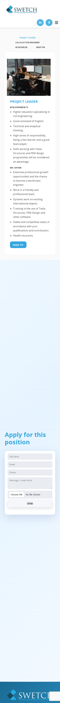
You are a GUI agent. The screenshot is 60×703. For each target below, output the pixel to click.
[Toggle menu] (56, 22)
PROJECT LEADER (28, 37)
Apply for (18, 244)
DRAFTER (40, 47)
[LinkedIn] (40, 22)
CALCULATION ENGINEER (27, 42)
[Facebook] (49, 22)
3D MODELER (21, 47)
